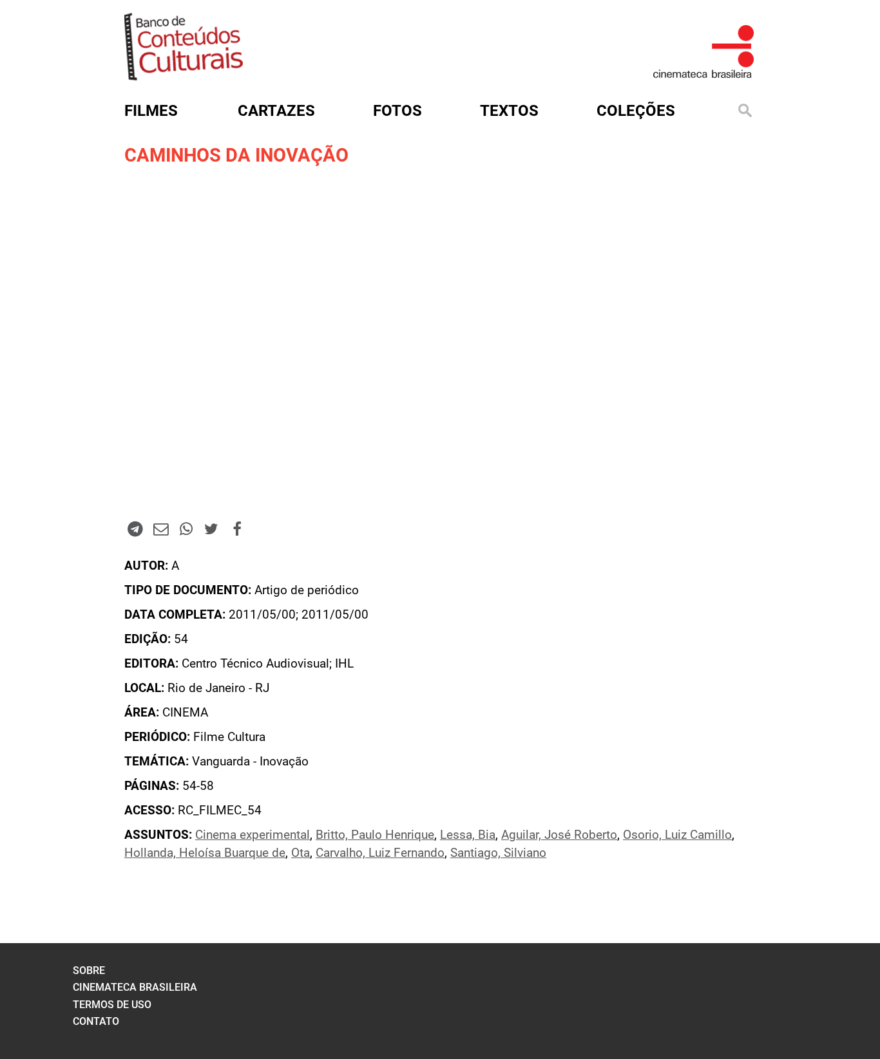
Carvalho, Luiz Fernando (380, 853)
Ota (300, 853)
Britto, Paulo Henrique (375, 835)
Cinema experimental (252, 835)
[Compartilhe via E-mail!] (160, 528)
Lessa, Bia (467, 835)
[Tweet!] (211, 528)
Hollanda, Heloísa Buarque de (204, 853)
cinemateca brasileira (135, 987)
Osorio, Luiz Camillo (677, 835)
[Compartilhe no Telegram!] (135, 528)
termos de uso (112, 1004)
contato (96, 1021)
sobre (89, 970)
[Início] (183, 76)
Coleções (636, 111)
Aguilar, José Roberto (559, 835)
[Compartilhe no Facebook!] (237, 528)
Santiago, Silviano (498, 853)
